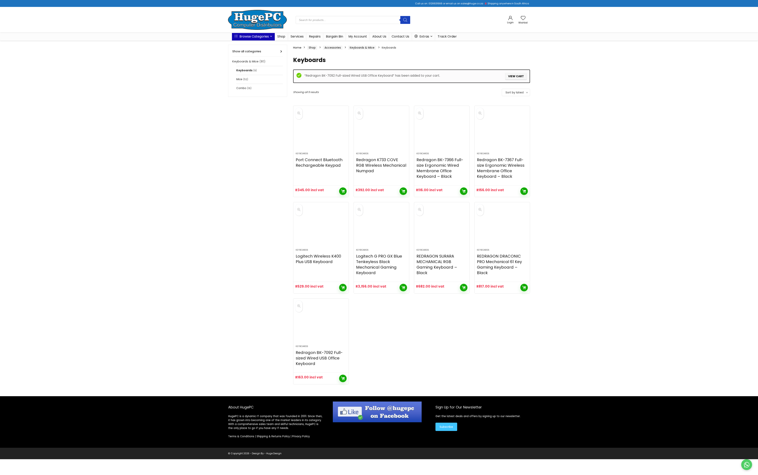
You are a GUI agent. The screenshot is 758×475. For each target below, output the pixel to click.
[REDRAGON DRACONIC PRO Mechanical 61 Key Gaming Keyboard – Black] (502, 227)
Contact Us (400, 36)
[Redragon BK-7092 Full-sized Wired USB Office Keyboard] (321, 323)
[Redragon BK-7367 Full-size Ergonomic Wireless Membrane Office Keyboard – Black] (502, 131)
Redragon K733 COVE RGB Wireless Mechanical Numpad (381, 165)
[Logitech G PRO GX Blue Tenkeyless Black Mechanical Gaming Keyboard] (381, 227)
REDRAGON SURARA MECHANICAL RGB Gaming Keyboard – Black (437, 264)
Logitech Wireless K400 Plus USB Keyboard (318, 258)
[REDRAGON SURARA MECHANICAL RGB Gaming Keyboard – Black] (442, 227)
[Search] (405, 20)
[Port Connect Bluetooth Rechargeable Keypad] (321, 131)
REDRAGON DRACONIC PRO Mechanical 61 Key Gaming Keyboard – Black (499, 264)
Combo (241, 88)
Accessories (333, 48)
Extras (424, 36)
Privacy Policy (301, 436)
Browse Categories (254, 36)
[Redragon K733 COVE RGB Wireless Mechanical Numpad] (381, 131)
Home (297, 48)
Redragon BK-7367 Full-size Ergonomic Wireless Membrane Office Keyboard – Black (500, 168)
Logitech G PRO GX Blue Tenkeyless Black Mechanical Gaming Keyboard (379, 264)
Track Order (447, 36)
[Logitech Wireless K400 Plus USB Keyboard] (321, 227)
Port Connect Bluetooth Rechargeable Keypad (319, 162)
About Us (379, 36)
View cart (516, 76)
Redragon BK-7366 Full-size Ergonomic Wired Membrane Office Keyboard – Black (440, 168)
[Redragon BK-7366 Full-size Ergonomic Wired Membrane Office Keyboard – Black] (442, 131)
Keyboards (244, 70)
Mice (239, 79)
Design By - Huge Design (266, 453)
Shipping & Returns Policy (273, 436)
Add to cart (343, 191)
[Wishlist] (523, 18)
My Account (357, 36)
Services (297, 36)
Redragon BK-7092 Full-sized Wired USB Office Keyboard (319, 358)
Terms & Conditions (241, 436)
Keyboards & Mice (245, 61)
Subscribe (446, 427)
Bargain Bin (334, 36)
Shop (281, 36)
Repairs (315, 36)
